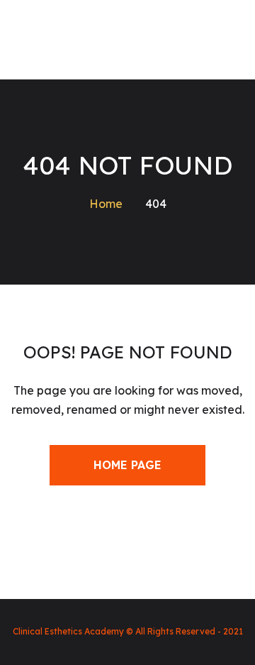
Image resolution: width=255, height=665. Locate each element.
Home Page (128, 465)
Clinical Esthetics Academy (68, 631)
